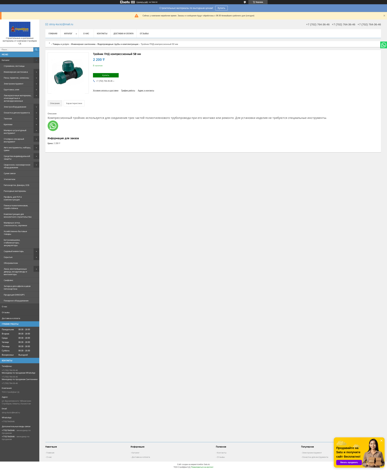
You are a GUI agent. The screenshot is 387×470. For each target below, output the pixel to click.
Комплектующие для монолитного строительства (17, 215)
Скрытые (8, 257)
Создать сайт (142, 2)
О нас (4, 306)
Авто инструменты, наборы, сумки (17, 149)
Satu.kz (207, 464)
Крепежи (8, 124)
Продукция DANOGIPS (14, 294)
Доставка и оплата (11, 318)
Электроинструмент (13, 83)
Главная (53, 33)
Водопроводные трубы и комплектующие (118, 44)
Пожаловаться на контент (202, 467)
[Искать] (36, 49)
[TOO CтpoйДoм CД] (19, 29)
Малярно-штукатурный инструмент (15, 131)
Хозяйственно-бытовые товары (15, 232)
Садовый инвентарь (14, 251)
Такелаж (8, 118)
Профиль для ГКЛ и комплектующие (13, 198)
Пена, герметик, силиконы (16, 77)
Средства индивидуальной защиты (17, 157)
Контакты (102, 33)
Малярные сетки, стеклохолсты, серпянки (15, 224)
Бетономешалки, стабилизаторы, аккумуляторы (12, 243)
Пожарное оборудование (16, 300)
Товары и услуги (61, 44)
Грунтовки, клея (11, 89)
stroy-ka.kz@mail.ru (11, 412)
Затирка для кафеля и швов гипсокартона (17, 287)
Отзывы (6, 312)
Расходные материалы (15, 191)
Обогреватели (11, 263)
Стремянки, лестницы (14, 66)
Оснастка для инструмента (17, 112)
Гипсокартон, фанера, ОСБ (16, 185)
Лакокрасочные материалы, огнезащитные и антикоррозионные (17, 98)
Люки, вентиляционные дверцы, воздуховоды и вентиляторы (15, 272)
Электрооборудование (15, 106)
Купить (221, 8)
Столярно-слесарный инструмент (14, 140)
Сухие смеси (10, 173)
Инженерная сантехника (16, 72)
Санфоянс (8, 280)
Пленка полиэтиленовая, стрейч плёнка (16, 207)
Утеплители (9, 179)
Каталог (6, 60)
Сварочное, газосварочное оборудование (17, 166)
